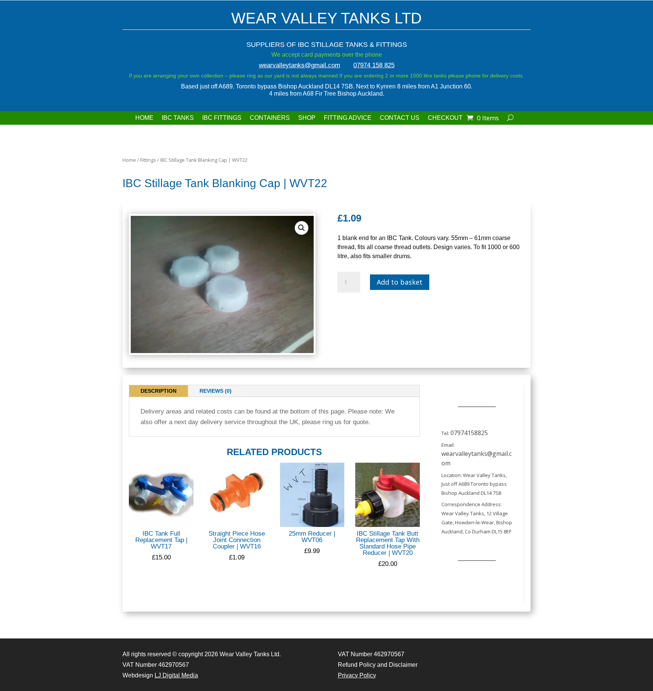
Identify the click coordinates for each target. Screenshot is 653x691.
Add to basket (399, 282)
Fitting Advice (347, 118)
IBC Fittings (221, 118)
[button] (301, 228)
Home (144, 118)
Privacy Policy (357, 675)
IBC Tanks (178, 118)
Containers (270, 118)
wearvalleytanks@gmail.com (299, 65)
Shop (307, 118)
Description (158, 391)
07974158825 (469, 433)
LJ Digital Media (176, 675)
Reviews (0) (216, 391)
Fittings (148, 159)
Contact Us (399, 118)
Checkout (445, 118)
